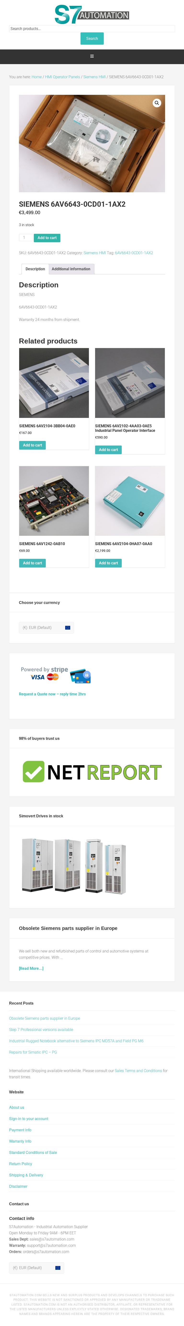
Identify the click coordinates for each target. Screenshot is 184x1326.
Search (92, 38)
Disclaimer (18, 1186)
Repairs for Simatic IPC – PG (33, 1052)
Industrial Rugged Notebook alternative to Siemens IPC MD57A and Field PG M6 (76, 1041)
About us (16, 1107)
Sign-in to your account (28, 1118)
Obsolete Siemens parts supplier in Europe (68, 928)
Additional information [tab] (71, 269)
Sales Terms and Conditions (138, 1070)
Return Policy (20, 1163)
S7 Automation (92, 14)
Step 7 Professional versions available (41, 1029)
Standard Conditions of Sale (33, 1152)
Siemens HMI (94, 77)
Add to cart (47, 237)
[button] (157, 103)
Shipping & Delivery (26, 1175)
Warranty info (20, 1141)
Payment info (20, 1130)
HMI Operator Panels (62, 77)
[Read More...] (31, 968)
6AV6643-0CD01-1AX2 (134, 253)
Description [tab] (35, 269)
